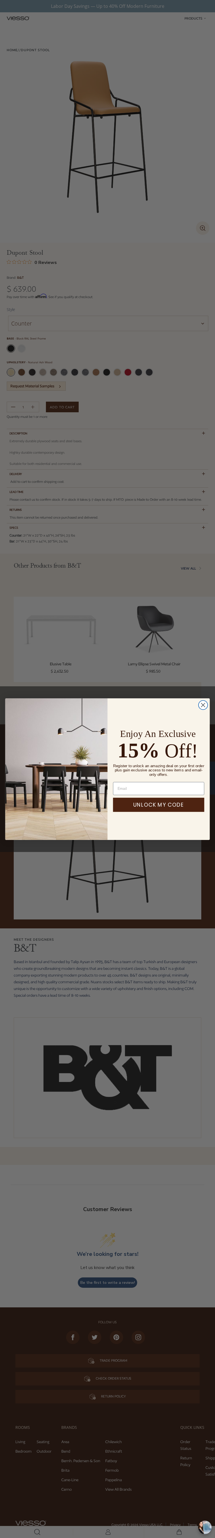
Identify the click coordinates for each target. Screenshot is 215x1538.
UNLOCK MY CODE (158, 804)
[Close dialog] (203, 705)
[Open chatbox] (205, 1527)
